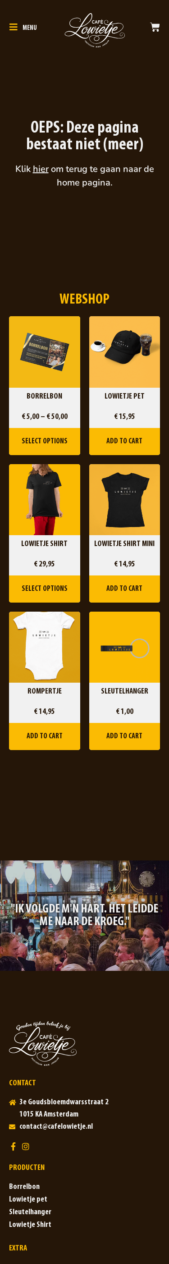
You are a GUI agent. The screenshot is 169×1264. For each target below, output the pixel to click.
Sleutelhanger (30, 1212)
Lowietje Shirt (30, 1225)
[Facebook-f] (13, 1146)
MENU (30, 28)
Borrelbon (24, 1187)
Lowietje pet (28, 1200)
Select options (45, 441)
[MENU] (13, 27)
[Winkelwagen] (155, 27)
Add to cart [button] (124, 441)
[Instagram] (26, 1146)
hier (41, 169)
